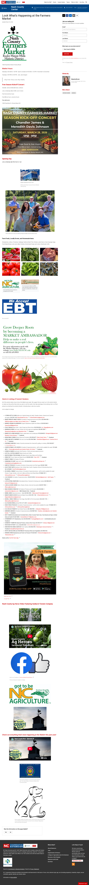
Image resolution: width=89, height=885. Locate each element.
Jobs (49, 850)
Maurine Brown (75, 79)
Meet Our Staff (48, 2)
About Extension (52, 848)
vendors (74, 92)
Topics (68, 2)
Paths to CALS (74, 2)
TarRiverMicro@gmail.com (33, 525)
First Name (65, 32)
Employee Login (83, 883)
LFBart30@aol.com (10, 445)
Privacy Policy (69, 62)
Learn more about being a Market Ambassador (34, 358)
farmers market (66, 92)
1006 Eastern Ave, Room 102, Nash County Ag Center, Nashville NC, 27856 (48, 8)
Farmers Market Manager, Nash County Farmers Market (78, 82)
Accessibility (14, 877)
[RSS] (73, 864)
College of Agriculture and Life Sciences (58, 855)
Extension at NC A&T (53, 859)
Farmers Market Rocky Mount (25, 677)
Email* (64, 27)
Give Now (82, 2)
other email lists (74, 58)
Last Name (65, 38)
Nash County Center (17, 8)
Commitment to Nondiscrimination (16, 869)
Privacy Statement (34, 869)
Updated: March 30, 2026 (7, 22)
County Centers (61, 2)
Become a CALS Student (54, 857)
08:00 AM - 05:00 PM (81, 7)
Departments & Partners (54, 852)
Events (54, 2)
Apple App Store (7, 596)
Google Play (6, 598)
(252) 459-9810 (69, 7)
